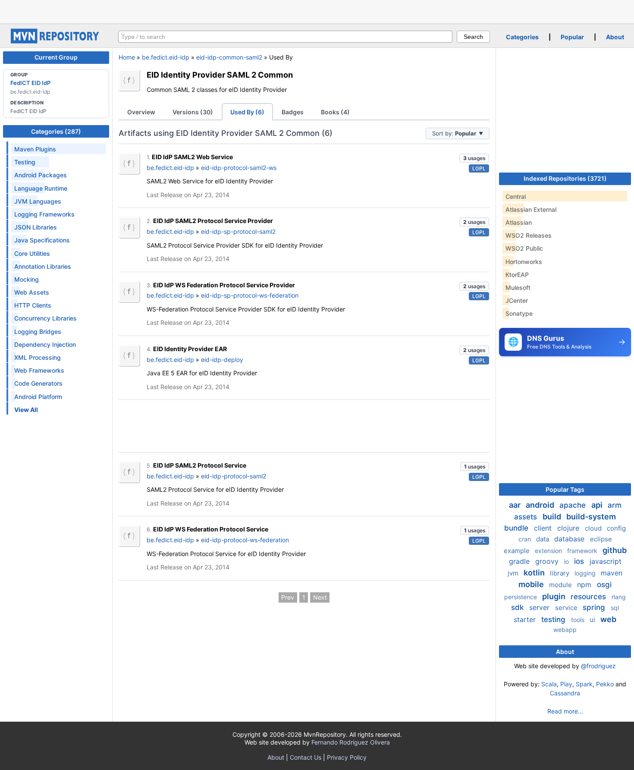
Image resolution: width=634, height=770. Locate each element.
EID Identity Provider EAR (190, 348)
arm (614, 505)
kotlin (535, 572)
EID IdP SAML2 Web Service (192, 156)
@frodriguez (598, 665)
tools (578, 619)
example (517, 551)
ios (580, 561)
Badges (293, 112)
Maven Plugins (35, 149)
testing (554, 619)
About (615, 37)
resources (589, 596)
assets (526, 516)
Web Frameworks (39, 370)
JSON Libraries (35, 227)
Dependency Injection (45, 344)
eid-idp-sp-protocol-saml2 (238, 231)
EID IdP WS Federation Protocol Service (210, 529)
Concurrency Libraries (45, 318)
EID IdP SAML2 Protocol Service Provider (213, 220)
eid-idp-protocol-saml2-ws (238, 167)
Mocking (26, 279)
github (615, 550)
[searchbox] (285, 37)
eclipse (601, 539)
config (616, 528)
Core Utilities (32, 253)
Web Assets (31, 292)
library (560, 573)
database (570, 538)
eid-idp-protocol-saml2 (233, 476)
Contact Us (305, 757)
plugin (554, 596)
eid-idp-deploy (222, 359)
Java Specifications (42, 240)
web (608, 619)
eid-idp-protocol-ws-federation (245, 540)
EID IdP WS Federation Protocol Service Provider (224, 285)
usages (474, 158)
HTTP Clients (32, 305)
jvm (514, 573)
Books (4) (335, 112)
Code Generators (38, 383)
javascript (605, 561)
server (540, 607)
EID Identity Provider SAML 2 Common (220, 74)
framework (583, 550)
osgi (604, 584)
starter (526, 619)
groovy (548, 561)
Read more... (565, 711)
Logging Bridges (37, 331)
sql (615, 607)
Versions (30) (193, 112)
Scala (549, 684)
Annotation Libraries (42, 266)
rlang (619, 596)
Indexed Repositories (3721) (565, 178)
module (561, 585)
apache (573, 505)
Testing (24, 162)
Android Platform (38, 396)
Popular (572, 37)
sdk (518, 607)
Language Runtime (40, 188)
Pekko (605, 684)
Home (127, 57)
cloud (594, 528)
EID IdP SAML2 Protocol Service (199, 465)
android (541, 504)
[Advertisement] (317, 11)
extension (549, 550)
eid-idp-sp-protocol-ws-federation (249, 295)
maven (611, 573)
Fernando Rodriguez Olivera (350, 742)
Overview (141, 112)
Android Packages (40, 175)
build (553, 516)
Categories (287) (56, 131)
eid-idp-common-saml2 (229, 57)
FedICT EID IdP (30, 82)
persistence (521, 596)
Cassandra (565, 693)
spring (595, 607)
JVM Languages (37, 201)
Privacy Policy (347, 757)
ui (593, 620)
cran (525, 539)
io (567, 561)
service (567, 607)
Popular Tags (565, 489)
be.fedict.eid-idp (165, 57)
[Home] (56, 41)
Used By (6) (247, 112)
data (543, 539)
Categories (522, 37)
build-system (591, 516)
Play (566, 684)
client (544, 528)
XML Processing (37, 357)
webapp (565, 629)
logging (585, 573)
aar (515, 504)
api (597, 504)
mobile (532, 584)
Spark (584, 684)
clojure (569, 528)
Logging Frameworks (44, 214)
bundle (517, 528)
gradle (520, 561)
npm (585, 584)
